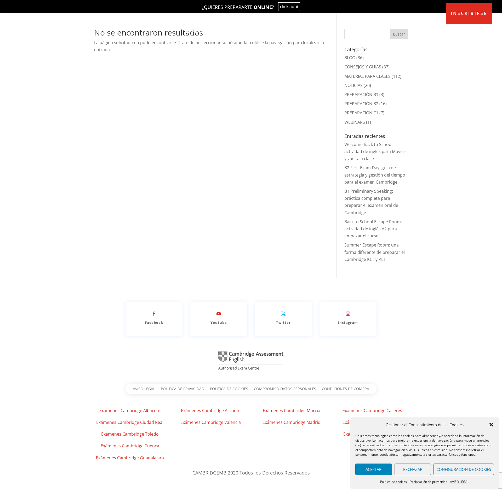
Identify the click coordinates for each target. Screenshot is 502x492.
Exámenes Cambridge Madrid (292, 422)
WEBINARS (354, 122)
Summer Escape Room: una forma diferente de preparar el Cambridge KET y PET (374, 252)
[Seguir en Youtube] (218, 313)
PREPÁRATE (226, 31)
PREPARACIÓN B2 (361, 104)
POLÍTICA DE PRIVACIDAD (182, 389)
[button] (491, 424)
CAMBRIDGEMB (299, 31)
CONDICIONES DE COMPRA (345, 389)
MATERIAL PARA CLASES (367, 76)
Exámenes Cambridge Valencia (210, 422)
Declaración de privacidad (428, 481)
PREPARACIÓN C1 (361, 113)
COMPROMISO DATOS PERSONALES (285, 389)
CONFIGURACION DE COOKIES (463, 469)
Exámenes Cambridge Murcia (291, 410)
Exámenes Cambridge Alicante (211, 410)
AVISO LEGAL (459, 481)
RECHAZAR (412, 469)
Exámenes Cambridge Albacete (129, 410)
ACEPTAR (373, 469)
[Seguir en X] (283, 313)
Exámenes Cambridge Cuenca (130, 446)
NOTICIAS (353, 85)
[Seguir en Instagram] (348, 313)
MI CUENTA (349, 31)
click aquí (289, 6)
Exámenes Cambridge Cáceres (372, 410)
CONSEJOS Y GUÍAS (362, 67)
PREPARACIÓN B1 (361, 94)
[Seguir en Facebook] (154, 313)
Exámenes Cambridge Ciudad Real (129, 422)
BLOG (327, 31)
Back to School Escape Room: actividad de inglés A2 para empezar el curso (373, 229)
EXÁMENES (198, 31)
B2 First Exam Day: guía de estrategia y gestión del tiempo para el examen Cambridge (374, 175)
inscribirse (469, 13)
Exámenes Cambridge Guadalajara (130, 458)
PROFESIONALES (261, 31)
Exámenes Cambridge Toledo (130, 434)
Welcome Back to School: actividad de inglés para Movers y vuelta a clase (375, 151)
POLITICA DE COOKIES (229, 389)
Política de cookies (393, 481)
